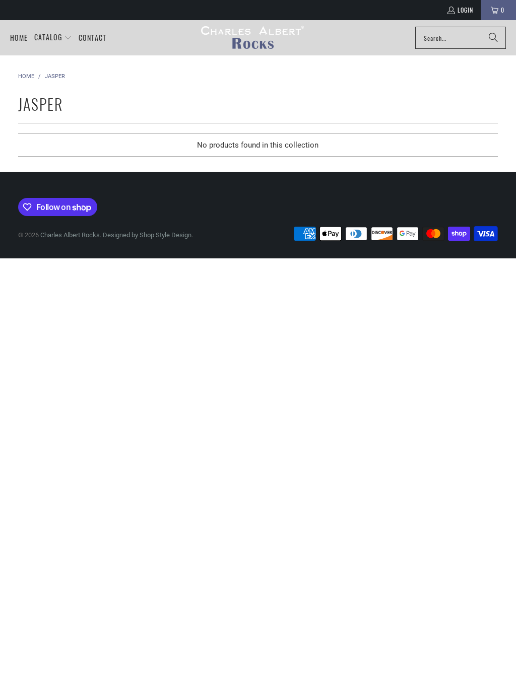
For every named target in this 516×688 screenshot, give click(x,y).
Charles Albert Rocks (70, 235)
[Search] (493, 38)
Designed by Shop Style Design (147, 235)
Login (465, 10)
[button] (53, 37)
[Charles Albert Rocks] (252, 38)
